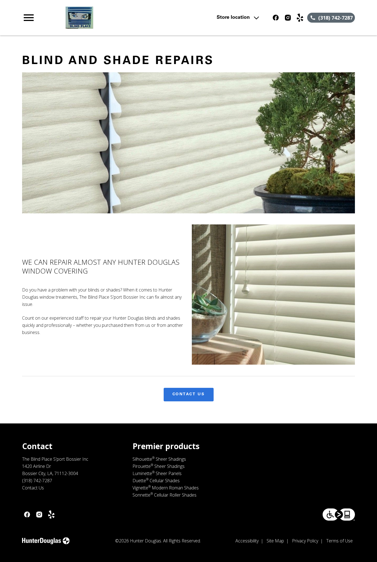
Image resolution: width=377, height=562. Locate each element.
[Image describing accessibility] (339, 514)
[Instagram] (288, 18)
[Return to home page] (123, 17)
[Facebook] (276, 18)
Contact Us (188, 394)
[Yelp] (300, 18)
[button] (28, 17)
